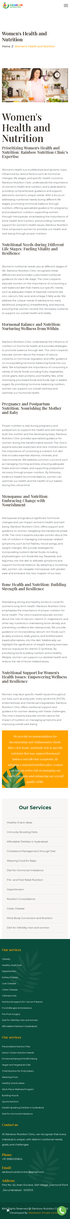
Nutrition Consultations (21, 898)
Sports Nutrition (10, 1101)
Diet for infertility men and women (28, 927)
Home (6, 46)
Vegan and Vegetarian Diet (16, 1064)
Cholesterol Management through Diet (31, 851)
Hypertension (15, 889)
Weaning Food (10, 1077)
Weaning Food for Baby (21, 860)
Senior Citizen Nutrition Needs (18, 1052)
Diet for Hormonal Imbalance (25, 870)
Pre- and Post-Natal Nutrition (25, 879)
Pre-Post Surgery (11, 1014)
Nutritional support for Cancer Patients (22, 1001)
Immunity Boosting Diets (22, 832)
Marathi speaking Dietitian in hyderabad (23, 1107)
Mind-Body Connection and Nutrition (30, 918)
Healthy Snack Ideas (19, 822)
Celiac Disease (16, 908)
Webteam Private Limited (44, 1212)
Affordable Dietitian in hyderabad (27, 841)
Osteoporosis (9, 995)
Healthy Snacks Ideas (13, 1083)
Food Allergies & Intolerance (17, 1008)
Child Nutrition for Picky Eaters (18, 1071)
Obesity (6, 959)
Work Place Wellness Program (18, 1089)
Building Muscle (10, 1095)
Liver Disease (9, 983)
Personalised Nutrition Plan (16, 1046)
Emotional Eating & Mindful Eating (19, 1058)
